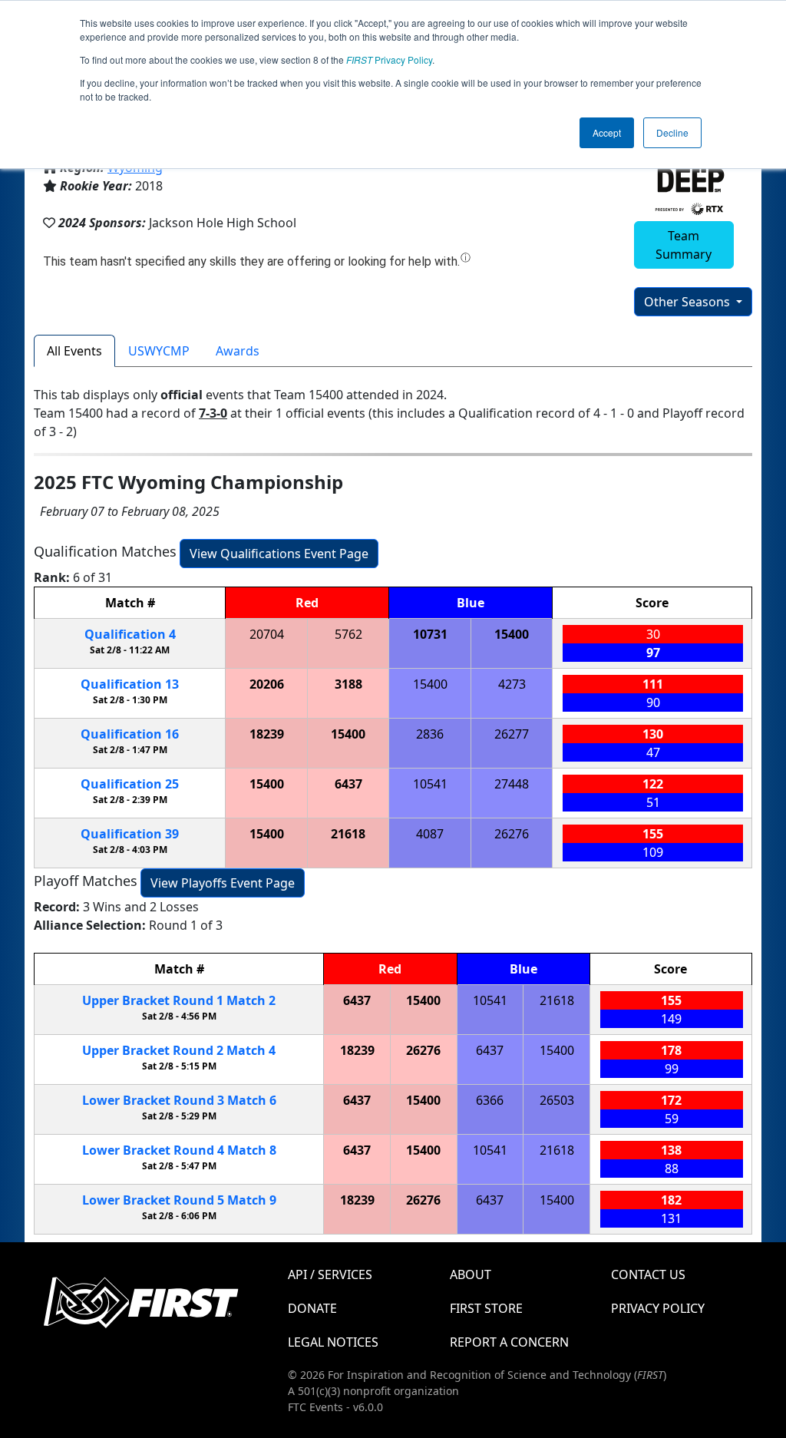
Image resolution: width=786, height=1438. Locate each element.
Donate (312, 1308)
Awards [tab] (237, 350)
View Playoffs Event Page (222, 882)
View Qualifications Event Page (279, 553)
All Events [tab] (74, 350)
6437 (348, 783)
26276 (511, 833)
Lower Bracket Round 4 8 (179, 1150)
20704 (266, 634)
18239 (266, 734)
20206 (266, 684)
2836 (430, 734)
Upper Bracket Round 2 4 (179, 1050)
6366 (490, 1100)
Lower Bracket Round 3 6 (179, 1100)
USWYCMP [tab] (159, 350)
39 (130, 833)
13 (130, 684)
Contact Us (648, 1274)
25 (130, 783)
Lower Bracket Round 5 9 (179, 1200)
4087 (430, 833)
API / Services (330, 1274)
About (470, 1274)
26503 (557, 1100)
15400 (511, 634)
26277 (511, 734)
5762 (348, 634)
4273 (512, 684)
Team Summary (684, 245)
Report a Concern (509, 1342)
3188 (348, 684)
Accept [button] (607, 132)
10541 (430, 783)
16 (130, 734)
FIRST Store (486, 1308)
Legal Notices (333, 1342)
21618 (348, 833)
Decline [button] (672, 132)
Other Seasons (688, 301)
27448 (511, 783)
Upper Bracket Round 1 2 (179, 1000)
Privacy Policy (389, 59)
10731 (430, 634)
